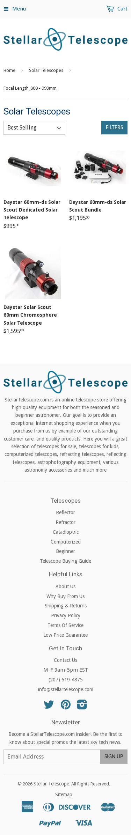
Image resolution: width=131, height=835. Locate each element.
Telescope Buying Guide (65, 561)
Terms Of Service (65, 625)
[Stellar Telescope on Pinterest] (65, 707)
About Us (65, 586)
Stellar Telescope (51, 783)
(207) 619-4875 (66, 679)
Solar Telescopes (46, 70)
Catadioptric (66, 532)
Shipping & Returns (66, 605)
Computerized (66, 542)
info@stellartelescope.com (65, 689)
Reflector (65, 512)
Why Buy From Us (65, 596)
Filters (114, 128)
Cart (122, 9)
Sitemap (63, 794)
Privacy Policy (65, 615)
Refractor (65, 522)
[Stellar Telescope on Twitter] (49, 707)
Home (9, 70)
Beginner (65, 551)
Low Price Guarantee (65, 635)
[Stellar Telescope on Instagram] (82, 707)
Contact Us (65, 660)
